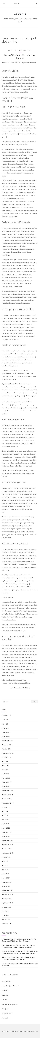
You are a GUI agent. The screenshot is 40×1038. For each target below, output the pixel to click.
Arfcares (20, 14)
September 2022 (7, 903)
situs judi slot (6, 981)
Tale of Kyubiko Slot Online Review (19, 57)
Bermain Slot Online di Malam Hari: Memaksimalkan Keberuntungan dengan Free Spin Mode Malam (20, 952)
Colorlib (17, 1031)
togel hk (5, 995)
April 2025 (5, 774)
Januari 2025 (6, 786)
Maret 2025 (6, 778)
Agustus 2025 (6, 757)
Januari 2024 (6, 836)
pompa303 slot (7, 1013)
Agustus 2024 (6, 807)
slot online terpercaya (9, 1004)
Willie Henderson (30, 63)
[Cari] (37, 3)
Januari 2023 (6, 886)
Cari (34, 701)
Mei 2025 (5, 770)
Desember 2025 (7, 741)
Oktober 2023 (6, 849)
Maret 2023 (6, 878)
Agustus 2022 (6, 907)
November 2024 (7, 795)
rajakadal (5, 990)
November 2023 (7, 845)
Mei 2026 (5, 724)
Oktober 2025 (6, 749)
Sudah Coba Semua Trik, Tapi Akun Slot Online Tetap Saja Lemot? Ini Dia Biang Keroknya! (18, 946)
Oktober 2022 (6, 899)
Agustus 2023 (6, 857)
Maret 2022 (6, 920)
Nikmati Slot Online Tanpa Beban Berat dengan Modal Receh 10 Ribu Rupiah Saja (18, 958)
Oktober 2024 (6, 799)
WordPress (34, 1031)
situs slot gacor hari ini (10, 986)
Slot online (5, 1018)
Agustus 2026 (6, 716)
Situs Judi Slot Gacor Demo (19, 50)
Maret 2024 (6, 828)
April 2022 (5, 915)
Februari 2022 (6, 924)
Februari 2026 (7, 732)
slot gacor (5, 1009)
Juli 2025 (5, 761)
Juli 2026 (5, 720)
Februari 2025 (7, 782)
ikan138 (4, 1000)
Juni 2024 (5, 815)
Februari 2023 (6, 882)
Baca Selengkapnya (19, 687)
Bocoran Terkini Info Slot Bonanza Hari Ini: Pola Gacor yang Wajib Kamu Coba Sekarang (19, 940)
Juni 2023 (5, 865)
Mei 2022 (5, 911)
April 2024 (5, 824)
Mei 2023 (5, 870)
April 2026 (5, 728)
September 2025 (7, 753)
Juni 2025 (5, 766)
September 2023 (7, 853)
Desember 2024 (7, 791)
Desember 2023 (7, 840)
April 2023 (5, 874)
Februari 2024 (7, 832)
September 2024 (7, 803)
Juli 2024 (5, 811)
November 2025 (7, 745)
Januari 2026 (6, 736)
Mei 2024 (5, 820)
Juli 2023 (5, 861)
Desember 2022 (7, 890)
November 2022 (7, 895)
